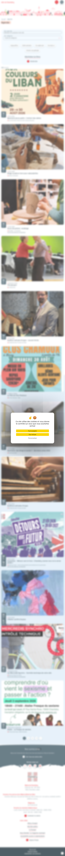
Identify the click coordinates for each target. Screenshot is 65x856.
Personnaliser (32, 438)
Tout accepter (32, 431)
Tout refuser (32, 434)
